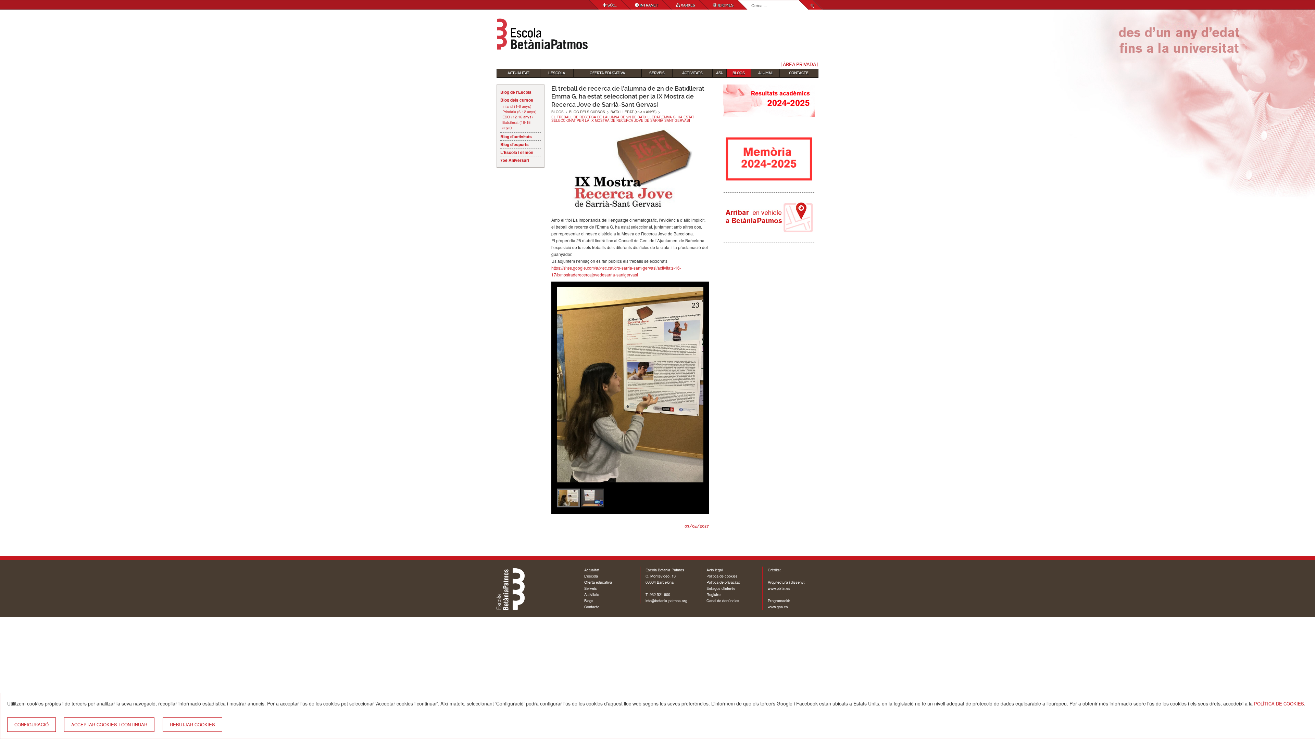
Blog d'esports (514, 144)
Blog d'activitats (516, 136)
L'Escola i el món (516, 152)
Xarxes (687, 5)
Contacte (799, 73)
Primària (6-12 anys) (519, 111)
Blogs (738, 73)
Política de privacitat (723, 582)
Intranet (648, 5)
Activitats (692, 73)
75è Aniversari (514, 160)
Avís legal (714, 569)
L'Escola (556, 73)
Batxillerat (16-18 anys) (516, 125)
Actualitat (518, 73)
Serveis (657, 73)
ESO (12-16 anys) (517, 116)
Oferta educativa (607, 73)
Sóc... (611, 5)
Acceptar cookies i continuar (109, 724)
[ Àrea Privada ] (799, 64)
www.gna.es (778, 606)
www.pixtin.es (779, 588)
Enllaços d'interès (721, 588)
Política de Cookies (1279, 703)
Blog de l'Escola (515, 92)
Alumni (765, 73)
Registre (713, 594)
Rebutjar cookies (192, 724)
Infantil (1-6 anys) (516, 106)
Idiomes (725, 5)
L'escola (591, 576)
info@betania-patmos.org (666, 600)
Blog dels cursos (516, 100)
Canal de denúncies (722, 600)
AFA (719, 73)
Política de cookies (722, 576)
